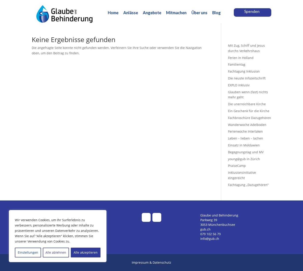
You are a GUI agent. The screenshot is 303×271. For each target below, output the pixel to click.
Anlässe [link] (130, 13)
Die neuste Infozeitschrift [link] (247, 78)
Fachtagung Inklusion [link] (244, 71)
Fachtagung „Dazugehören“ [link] (248, 185)
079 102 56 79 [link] (210, 234)
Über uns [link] (199, 13)
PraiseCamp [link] (237, 166)
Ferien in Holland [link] (241, 58)
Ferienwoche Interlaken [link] (245, 131)
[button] (146, 217)
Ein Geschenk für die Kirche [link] (248, 111)
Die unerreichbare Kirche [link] (247, 104)
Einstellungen (28, 252)
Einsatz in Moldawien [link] (244, 145)
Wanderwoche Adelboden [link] (247, 125)
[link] (65, 29)
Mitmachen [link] (176, 13)
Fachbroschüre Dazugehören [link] (249, 118)
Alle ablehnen (55, 252)
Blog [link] (216, 13)
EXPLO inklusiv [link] (239, 85)
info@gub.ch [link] (209, 239)
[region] (57, 236)
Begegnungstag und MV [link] (246, 152)
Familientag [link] (236, 64)
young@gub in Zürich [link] (244, 159)
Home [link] (113, 13)
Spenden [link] (252, 11)
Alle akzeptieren (86, 252)
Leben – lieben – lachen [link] (245, 138)
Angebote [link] (152, 13)
